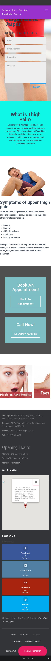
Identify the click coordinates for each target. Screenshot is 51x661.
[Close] (36, 482)
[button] (25, 506)
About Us (24, 635)
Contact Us (11, 651)
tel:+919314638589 (25, 334)
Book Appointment (32, 651)
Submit (38, 86)
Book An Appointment (25, 301)
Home (13, 635)
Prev (3, 384)
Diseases (36, 635)
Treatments (16, 641)
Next (49, 384)
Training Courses (33, 641)
